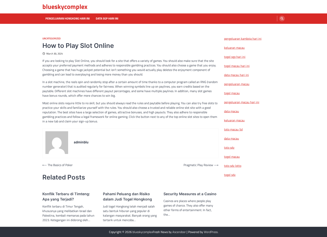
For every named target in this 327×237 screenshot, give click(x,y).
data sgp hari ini (107, 18)
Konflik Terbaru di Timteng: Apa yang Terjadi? (66, 197)
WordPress (211, 232)
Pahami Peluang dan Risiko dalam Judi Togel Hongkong (127, 197)
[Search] (282, 18)
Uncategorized (51, 38)
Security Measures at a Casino (190, 194)
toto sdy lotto (232, 165)
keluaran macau (234, 47)
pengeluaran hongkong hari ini (67, 18)
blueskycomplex (64, 6)
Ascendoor (179, 232)
